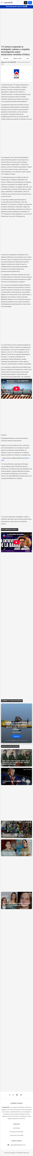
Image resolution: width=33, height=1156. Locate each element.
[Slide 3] (11, 740)
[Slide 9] (24, 740)
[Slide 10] (26, 740)
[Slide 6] (17, 740)
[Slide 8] (22, 740)
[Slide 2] (9, 740)
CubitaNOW (8, 3)
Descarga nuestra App (16, 1132)
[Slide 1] (7, 740)
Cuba (27, 58)
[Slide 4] (13, 740)
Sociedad (5, 58)
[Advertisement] (16, 27)
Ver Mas (16, 736)
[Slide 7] (20, 740)
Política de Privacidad (16, 1135)
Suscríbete (16, 1128)
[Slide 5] (15, 740)
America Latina (17, 58)
